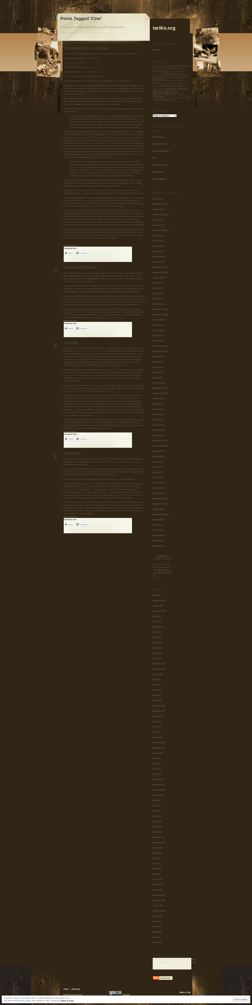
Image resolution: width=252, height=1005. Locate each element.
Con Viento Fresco (160, 144)
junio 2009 (157, 530)
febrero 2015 (158, 257)
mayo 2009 (157, 535)
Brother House (159, 69)
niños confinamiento (169, 83)
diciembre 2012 (159, 346)
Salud (182, 88)
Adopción (173, 66)
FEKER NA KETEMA (80, 268)
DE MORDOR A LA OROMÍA (87, 48)
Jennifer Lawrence (86, 351)
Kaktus (160, 79)
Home (61, 8)
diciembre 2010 (159, 441)
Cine (167, 69)
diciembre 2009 (159, 499)
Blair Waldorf (69, 314)
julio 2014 (156, 283)
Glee (100, 314)
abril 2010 (157, 478)
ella (134, 412)
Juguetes (182, 77)
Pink (57, 32)
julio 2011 (156, 404)
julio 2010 (156, 462)
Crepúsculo (115, 369)
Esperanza (158, 74)
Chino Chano (158, 137)
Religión (171, 88)
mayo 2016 (157, 236)
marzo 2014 (157, 304)
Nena (156, 83)
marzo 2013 (157, 341)
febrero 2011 (158, 430)
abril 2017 (157, 220)
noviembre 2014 (159, 272)
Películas (173, 86)
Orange (57, 22)
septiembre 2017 (159, 215)
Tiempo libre (174, 98)
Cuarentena (157, 71)
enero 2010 (157, 493)
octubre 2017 (158, 209)
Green (57, 27)
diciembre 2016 (159, 230)
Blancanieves (101, 395)
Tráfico (182, 97)
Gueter (185, 75)
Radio (155, 89)
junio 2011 (157, 409)
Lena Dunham (108, 317)
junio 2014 (157, 288)
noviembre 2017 (159, 204)
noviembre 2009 (159, 504)
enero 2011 (157, 435)
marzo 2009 (157, 546)
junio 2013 (157, 325)
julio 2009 (156, 525)
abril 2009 (157, 541)
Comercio (176, 68)
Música (185, 81)
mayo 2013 (157, 330)
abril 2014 (157, 299)
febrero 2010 (158, 488)
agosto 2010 (157, 457)
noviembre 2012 (159, 351)
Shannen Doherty (134, 354)
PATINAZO (72, 453)
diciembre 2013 (159, 309)
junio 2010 (157, 467)
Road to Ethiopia (159, 179)
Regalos (161, 89)
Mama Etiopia (158, 172)
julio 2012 (156, 362)
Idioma (157, 76)
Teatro (166, 97)
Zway (173, 100)
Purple (57, 37)
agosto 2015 (157, 246)
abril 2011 (156, 420)
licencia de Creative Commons (95, 995)
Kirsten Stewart (115, 398)
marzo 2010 (157, 483)
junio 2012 (157, 367)
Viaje (188, 97)
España (181, 71)
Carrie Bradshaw (77, 312)
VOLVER (71, 343)
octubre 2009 (158, 509)
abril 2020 (157, 199)
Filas (180, 74)
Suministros (178, 94)
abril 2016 (157, 241)
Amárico (186, 66)
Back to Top (185, 992)
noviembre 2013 (159, 315)
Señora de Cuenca (107, 461)
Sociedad (162, 93)
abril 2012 (157, 378)
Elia (154, 158)
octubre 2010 (158, 451)
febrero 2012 (158, 383)
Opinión (163, 85)
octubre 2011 (158, 399)
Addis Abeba (159, 66)
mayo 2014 (157, 293)
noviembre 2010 (159, 446)
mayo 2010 (157, 472)
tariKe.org (70, 8)
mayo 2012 (157, 372)
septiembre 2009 (159, 514)
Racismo (182, 86)
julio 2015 (156, 251)
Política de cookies (67, 1000)
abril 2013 (157, 336)
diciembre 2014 (159, 267)
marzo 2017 (157, 225)
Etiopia (170, 73)
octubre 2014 (158, 278)
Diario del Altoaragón (161, 151)
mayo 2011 (157, 414)
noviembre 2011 (159, 393)
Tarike (158, 97)
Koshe (169, 81)
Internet (173, 77)
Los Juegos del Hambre (88, 356)
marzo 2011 (157, 425)
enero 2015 (157, 262)
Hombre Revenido (160, 165)
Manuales (177, 80)
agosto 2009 (157, 520)
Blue (57, 17)
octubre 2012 (158, 357)
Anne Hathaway (101, 351)
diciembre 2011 (159, 388)
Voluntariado (161, 99)
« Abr (155, 579)
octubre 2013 (158, 320)
